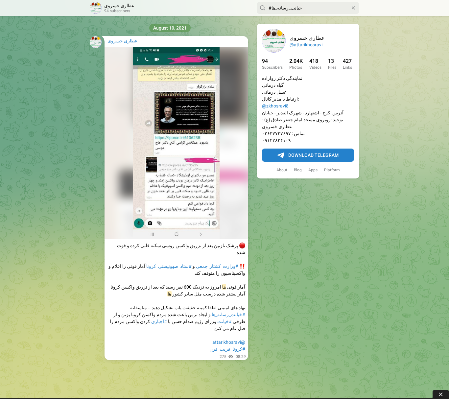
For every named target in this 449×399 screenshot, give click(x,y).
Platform (332, 170)
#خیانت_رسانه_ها (228, 314)
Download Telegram (313, 155)
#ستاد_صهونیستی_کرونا (169, 266)
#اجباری (159, 321)
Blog (298, 170)
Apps (313, 170)
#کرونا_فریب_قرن (227, 349)
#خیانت (224, 321)
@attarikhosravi (306, 44)
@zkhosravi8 (275, 105)
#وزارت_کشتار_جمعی (217, 266)
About (281, 170)
